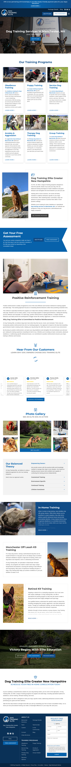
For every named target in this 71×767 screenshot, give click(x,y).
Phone (49, 730)
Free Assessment (60, 13)
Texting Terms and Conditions (53, 745)
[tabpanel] (13, 90)
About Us (25, 717)
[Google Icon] (69, 9)
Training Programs (29, 740)
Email (59, 730)
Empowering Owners (38, 463)
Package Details (53, 9)
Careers (23, 727)
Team (22, 724)
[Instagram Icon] (67, 9)
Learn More (9, 110)
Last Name (59, 726)
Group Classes (36, 752)
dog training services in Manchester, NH (43, 206)
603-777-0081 (47, 13)
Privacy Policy (34, 765)
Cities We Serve (25, 735)
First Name (49, 726)
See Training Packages (39, 215)
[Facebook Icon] (65, 9)
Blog (61, 9)
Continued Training (37, 485)
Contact (23, 732)
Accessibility (40, 765)
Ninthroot (59, 765)
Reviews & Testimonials (35, 399)
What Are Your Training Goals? (53, 738)
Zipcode (49, 734)
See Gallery (35, 450)
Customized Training (38, 477)
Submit (57, 754)
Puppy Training (37, 743)
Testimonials (36, 724)
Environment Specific (38, 481)
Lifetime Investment (37, 489)
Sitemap (46, 765)
